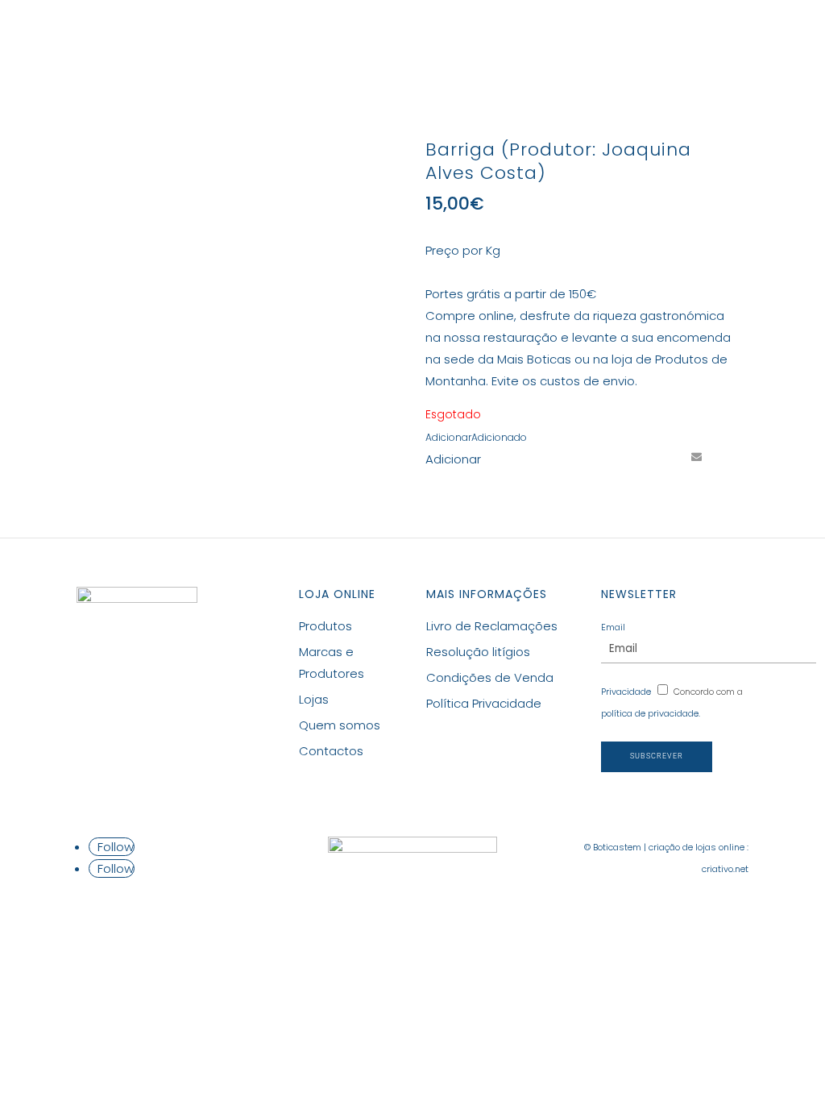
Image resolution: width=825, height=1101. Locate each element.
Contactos (598, 37)
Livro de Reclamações (492, 625)
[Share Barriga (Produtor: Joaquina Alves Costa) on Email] (696, 456)
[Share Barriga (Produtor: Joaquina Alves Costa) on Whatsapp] (726, 456)
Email (613, 627)
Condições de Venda (489, 677)
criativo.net (725, 868)
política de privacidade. (650, 713)
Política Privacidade (483, 703)
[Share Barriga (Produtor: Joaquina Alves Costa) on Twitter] (636, 456)
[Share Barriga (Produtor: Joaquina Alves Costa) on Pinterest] (666, 456)
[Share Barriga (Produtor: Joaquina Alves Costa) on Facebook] (607, 456)
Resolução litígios (478, 651)
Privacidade (626, 691)
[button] (476, 437)
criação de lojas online (696, 847)
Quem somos (339, 725)
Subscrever (656, 756)
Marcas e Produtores (410, 37)
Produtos (268, 37)
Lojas (522, 37)
